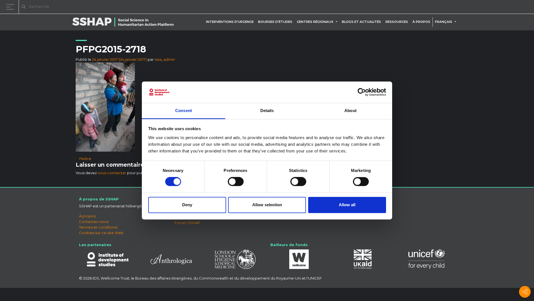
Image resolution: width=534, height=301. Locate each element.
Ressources (396, 22)
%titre (85, 158)
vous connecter (112, 173)
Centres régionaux (315, 22)
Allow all (347, 204)
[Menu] (11, 7)
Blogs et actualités (361, 22)
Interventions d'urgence (230, 22)
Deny (187, 204)
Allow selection (267, 204)
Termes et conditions (98, 227)
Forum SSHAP (187, 222)
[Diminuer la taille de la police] (459, 7)
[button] (338, 22)
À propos (421, 22)
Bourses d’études (275, 22)
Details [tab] (267, 110)
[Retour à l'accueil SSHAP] (503, 7)
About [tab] (350, 110)
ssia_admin (165, 59)
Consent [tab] (183, 110)
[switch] (236, 181)
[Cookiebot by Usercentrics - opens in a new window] (361, 92)
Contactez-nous (93, 221)
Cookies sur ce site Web (101, 232)
